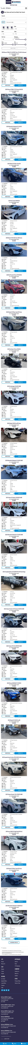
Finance (2, 985)
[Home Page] (13, 2)
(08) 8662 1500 (5, 1019)
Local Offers (3, 983)
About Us (16, 973)
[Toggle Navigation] (26, 8)
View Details (7, 85)
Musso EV (3, 963)
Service (16, 961)
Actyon (2, 973)
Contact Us (20, 85)
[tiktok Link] (8, 990)
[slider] (25, 39)
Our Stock (3, 978)
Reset (3, 22)
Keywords (3, 16)
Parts (16, 963)
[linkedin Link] (4, 990)
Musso (2, 961)
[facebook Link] (2, 990)
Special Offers (4, 981)
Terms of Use (17, 983)
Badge (15, 31)
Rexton (2, 969)
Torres (2, 971)
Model (3, 31)
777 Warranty (17, 966)
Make (15, 26)
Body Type (3, 37)
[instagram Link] (6, 990)
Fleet (2, 987)
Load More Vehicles (14, 942)
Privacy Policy (17, 981)
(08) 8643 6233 (5, 1000)
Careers (16, 975)
